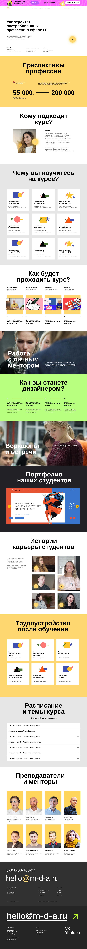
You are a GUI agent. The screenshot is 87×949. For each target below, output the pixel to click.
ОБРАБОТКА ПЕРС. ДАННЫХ (43, 890)
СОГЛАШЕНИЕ (41, 895)
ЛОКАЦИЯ (40, 887)
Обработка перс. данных (41, 930)
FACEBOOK (59, 895)
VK (67, 928)
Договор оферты (39, 932)
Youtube (72, 932)
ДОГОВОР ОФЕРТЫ (41, 892)
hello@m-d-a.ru (37, 915)
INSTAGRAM (59, 887)
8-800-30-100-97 (20, 870)
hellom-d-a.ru (32, 878)
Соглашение (39, 935)
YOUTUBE (59, 892)
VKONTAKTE (59, 890)
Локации (38, 927)
